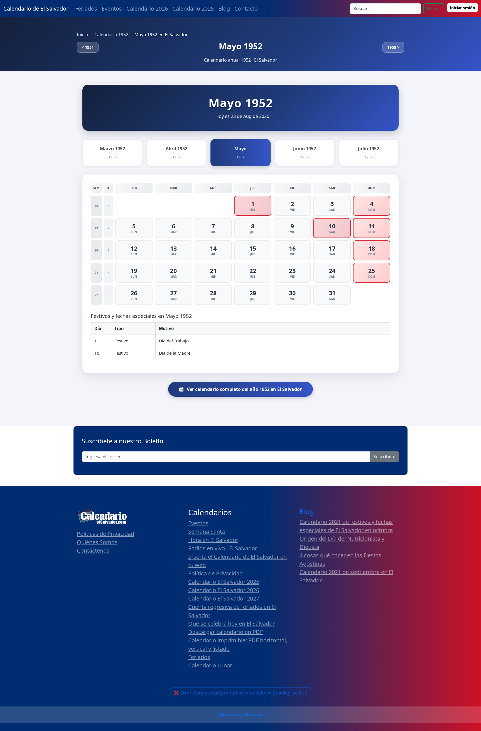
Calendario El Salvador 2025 (223, 581)
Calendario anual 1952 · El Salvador (240, 60)
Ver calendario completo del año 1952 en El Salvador (244, 389)
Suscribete (384, 457)
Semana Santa (206, 531)
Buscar (434, 9)
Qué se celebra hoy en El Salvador (231, 623)
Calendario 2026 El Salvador (240, 714)
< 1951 (88, 47)
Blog (224, 8)
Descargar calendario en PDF (225, 632)
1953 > (393, 47)
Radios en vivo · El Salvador (222, 548)
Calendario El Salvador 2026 (223, 590)
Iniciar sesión (462, 7)
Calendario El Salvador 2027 (223, 598)
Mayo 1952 (240, 46)
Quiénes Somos (97, 542)
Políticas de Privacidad (105, 534)
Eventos (112, 8)
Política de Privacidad (215, 573)
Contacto (246, 8)
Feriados (86, 8)
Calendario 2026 (147, 8)
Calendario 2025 (193, 8)
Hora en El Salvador (213, 540)
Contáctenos (93, 550)
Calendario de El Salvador (35, 8)
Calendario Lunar (210, 665)
